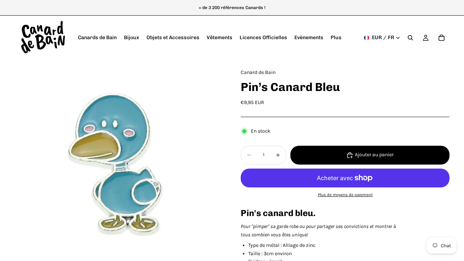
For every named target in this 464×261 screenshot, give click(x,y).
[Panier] (442, 38)
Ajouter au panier (374, 155)
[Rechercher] (410, 38)
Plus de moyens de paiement (345, 194)
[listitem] (336, 38)
